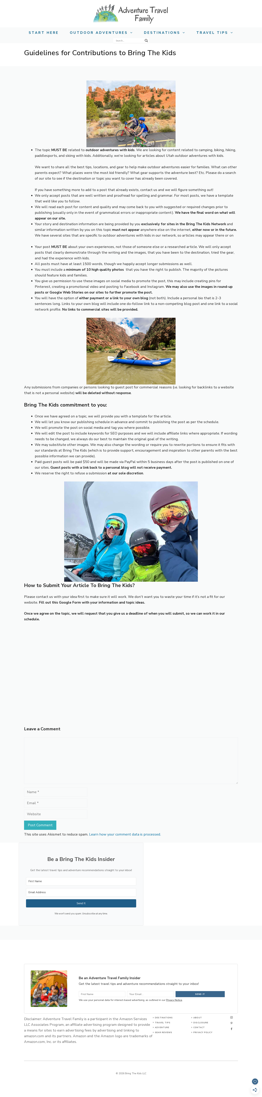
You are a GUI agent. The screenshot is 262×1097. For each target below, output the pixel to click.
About (197, 1017)
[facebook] (231, 1023)
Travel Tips (212, 32)
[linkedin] (231, 1029)
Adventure (162, 1027)
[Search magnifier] (146, 40)
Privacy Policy (202, 1032)
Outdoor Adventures (99, 32)
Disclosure (200, 1022)
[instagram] (231, 1017)
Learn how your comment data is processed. (125, 834)
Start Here (44, 32)
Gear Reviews (163, 1032)
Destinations (162, 32)
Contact (199, 1027)
